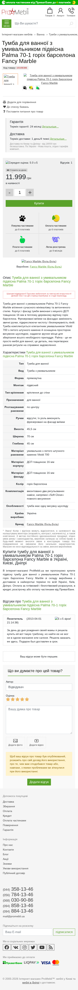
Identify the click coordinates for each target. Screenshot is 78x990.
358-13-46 (18, 889)
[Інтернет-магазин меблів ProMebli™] (15, 11)
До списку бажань (18, 106)
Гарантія (8, 829)
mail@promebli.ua (14, 916)
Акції (6, 858)
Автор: (10, 681)
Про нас (8, 844)
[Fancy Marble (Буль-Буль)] (39, 261)
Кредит (7, 815)
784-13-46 (18, 894)
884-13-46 (18, 911)
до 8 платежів (22, 227)
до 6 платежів (55, 227)
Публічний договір (14, 873)
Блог (6, 854)
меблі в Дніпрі (30, 982)
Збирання (9, 806)
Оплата (7, 811)
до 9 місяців (56, 249)
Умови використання (15, 868)
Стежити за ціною (17, 170)
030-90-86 (18, 900)
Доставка (8, 801)
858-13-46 (18, 905)
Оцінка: (10, 695)
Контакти (8, 849)
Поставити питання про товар (24, 111)
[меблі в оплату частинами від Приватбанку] (39, 2)
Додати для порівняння (21, 102)
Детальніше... (50, 126)
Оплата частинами (14, 820)
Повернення (10, 825)
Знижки (7, 863)
